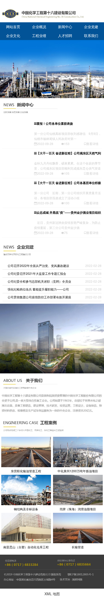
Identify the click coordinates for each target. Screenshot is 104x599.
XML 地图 (52, 593)
